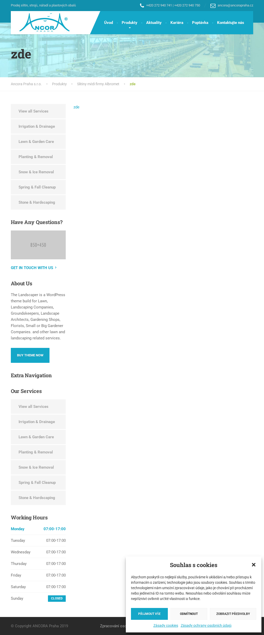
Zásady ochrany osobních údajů (206, 625)
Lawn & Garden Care (36, 141)
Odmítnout (189, 614)
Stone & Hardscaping (37, 202)
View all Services (33, 111)
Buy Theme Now (30, 355)
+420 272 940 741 (159, 5)
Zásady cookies (165, 625)
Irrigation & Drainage (37, 126)
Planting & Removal (36, 157)
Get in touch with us (32, 267)
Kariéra (176, 22)
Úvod (108, 22)
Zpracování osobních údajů (123, 626)
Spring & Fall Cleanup (37, 187)
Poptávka (200, 22)
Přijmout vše (149, 614)
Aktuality (154, 22)
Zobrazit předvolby (233, 614)
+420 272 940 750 (187, 5)
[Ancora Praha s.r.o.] (41, 22)
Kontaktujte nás (230, 22)
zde (76, 107)
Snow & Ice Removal (36, 172)
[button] (253, 564)
